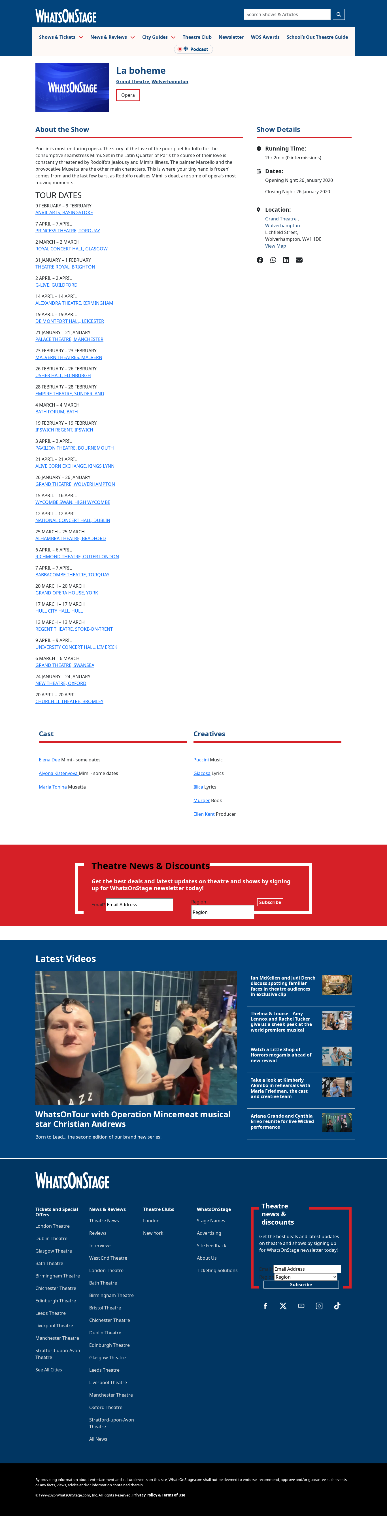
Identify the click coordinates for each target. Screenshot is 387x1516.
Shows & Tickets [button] (57, 37)
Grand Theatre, (133, 81)
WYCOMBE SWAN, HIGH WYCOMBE (72, 502)
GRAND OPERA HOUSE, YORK (66, 593)
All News (98, 1439)
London (151, 1220)
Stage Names (211, 1220)
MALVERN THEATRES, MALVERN (68, 357)
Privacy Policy (144, 1495)
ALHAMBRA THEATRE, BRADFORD (70, 538)
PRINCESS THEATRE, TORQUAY (67, 230)
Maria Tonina (53, 787)
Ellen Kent (204, 814)
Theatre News (104, 1220)
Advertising (209, 1233)
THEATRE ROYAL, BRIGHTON (65, 267)
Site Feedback (211, 1245)
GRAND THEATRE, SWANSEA (64, 665)
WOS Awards (265, 37)
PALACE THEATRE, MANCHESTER (69, 339)
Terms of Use (173, 1495)
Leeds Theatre (50, 1313)
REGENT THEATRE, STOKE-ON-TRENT (74, 629)
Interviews (100, 1245)
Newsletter (231, 37)
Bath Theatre (49, 1263)
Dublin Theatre (51, 1238)
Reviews (98, 1233)
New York (153, 1233)
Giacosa (202, 773)
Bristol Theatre (105, 1308)
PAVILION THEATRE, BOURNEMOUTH (74, 448)
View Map (275, 246)
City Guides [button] (155, 37)
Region (198, 902)
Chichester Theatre (55, 1288)
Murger (202, 800)
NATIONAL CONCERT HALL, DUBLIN (72, 520)
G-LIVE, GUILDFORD (56, 285)
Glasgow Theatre (53, 1251)
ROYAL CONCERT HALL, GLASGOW (71, 249)
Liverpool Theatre (54, 1325)
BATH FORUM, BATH (56, 412)
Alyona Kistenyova (59, 773)
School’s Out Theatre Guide (317, 37)
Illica (198, 787)
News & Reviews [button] (109, 37)
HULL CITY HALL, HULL (59, 611)
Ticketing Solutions (217, 1270)
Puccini (201, 760)
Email (99, 904)
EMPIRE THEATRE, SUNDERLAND (69, 393)
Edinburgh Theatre (55, 1301)
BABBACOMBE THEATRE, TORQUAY (72, 575)
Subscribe (270, 902)
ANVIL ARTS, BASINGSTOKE (64, 212)
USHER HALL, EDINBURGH (63, 375)
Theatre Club (197, 37)
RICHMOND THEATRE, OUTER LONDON (77, 556)
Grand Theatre (281, 219)
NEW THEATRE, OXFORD (60, 683)
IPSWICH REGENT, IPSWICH (64, 430)
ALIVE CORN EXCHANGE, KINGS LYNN (74, 466)
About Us (207, 1258)
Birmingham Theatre (57, 1276)
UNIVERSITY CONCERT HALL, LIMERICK (76, 647)
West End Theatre (108, 1258)
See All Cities (48, 1370)
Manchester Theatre (57, 1338)
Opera (128, 95)
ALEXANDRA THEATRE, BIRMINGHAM (74, 303)
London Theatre (52, 1226)
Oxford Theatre (105, 1407)
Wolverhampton (170, 81)
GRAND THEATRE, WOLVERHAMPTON (75, 484)
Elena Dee (50, 760)
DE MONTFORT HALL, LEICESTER (69, 321)
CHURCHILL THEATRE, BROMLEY (69, 701)
